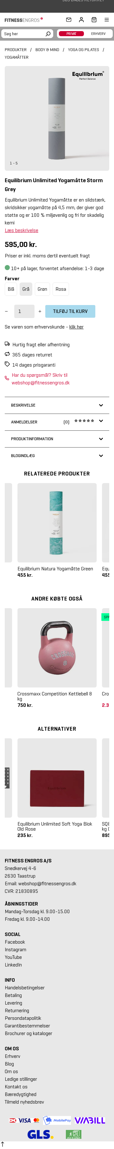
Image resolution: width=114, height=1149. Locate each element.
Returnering (17, 1010)
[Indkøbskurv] (92, 19)
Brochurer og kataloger (28, 1033)
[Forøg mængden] (39, 311)
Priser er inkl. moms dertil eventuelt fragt (47, 256)
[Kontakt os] (68, 19)
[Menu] (103, 19)
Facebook (15, 942)
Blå (11, 289)
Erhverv (12, 1056)
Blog (9, 1064)
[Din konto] (81, 19)
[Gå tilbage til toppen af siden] (2, 1145)
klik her (76, 327)
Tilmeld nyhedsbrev (24, 1102)
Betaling (13, 995)
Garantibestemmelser (27, 1026)
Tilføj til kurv (70, 311)
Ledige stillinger (21, 1079)
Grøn (42, 289)
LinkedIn (13, 965)
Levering (13, 1003)
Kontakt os (16, 1087)
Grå (25, 289)
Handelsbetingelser (25, 988)
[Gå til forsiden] (26, 19)
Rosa (60, 289)
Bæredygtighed (20, 1094)
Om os (11, 1071)
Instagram (15, 949)
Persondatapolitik (23, 1018)
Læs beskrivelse (21, 230)
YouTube (13, 957)
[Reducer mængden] (6, 311)
